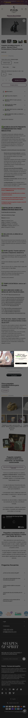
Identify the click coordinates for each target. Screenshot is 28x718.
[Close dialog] (27, 351)
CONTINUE (21, 363)
